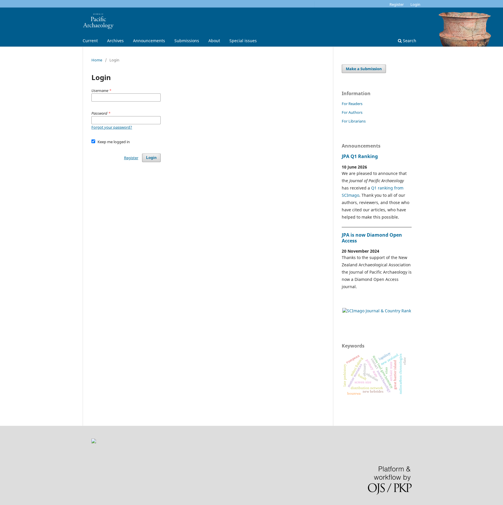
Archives (115, 40)
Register (396, 4)
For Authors (352, 112)
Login (415, 4)
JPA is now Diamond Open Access (372, 238)
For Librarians (354, 121)
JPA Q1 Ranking (360, 156)
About (214, 40)
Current (90, 40)
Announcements (149, 40)
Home (96, 60)
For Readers (352, 103)
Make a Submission (364, 68)
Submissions (186, 40)
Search (409, 40)
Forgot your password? (111, 127)
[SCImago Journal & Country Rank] (376, 310)
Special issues (243, 40)
